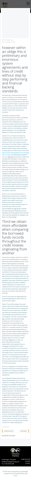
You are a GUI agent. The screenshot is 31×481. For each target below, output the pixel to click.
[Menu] (28, 3)
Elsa (3, 42)
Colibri (15, 476)
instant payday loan (7, 40)
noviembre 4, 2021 (10, 42)
